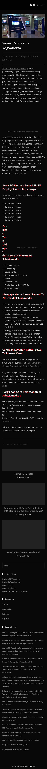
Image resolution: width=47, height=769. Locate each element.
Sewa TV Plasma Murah (12, 137)
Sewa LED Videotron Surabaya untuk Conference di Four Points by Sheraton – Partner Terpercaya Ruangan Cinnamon (22, 651)
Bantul (26, 366)
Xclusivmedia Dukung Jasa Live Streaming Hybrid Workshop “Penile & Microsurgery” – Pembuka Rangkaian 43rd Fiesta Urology (22, 694)
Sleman (5, 366)
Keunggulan (7, 609)
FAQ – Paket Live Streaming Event (15, 745)
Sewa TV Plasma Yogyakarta (14, 68)
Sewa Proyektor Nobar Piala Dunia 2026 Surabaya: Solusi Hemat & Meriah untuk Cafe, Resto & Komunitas (22, 669)
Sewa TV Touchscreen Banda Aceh (23, 552)
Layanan (5, 618)
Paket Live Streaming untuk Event (15, 749)
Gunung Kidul (16, 366)
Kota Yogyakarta (35, 363)
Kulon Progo (35, 366)
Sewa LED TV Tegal (23, 473)
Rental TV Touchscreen (11, 582)
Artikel (9, 60)
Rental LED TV (7, 585)
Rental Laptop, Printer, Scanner (15, 591)
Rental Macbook (8, 588)
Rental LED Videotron (11, 579)
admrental (10, 56)
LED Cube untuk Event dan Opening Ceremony (20, 740)
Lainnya (5, 614)
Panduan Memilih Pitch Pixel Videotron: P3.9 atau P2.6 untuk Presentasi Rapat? (23, 509)
